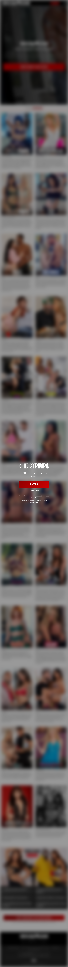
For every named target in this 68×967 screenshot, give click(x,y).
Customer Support (34, 502)
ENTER (34, 484)
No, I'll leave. (34, 490)
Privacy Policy (39, 496)
